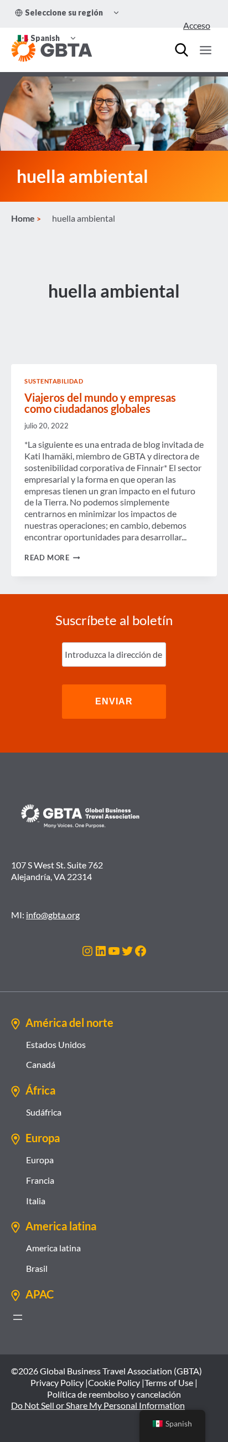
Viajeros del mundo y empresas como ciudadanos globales (100, 403)
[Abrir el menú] (17, 1317)
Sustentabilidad (53, 381)
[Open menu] (205, 50)
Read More (52, 557)
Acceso (196, 25)
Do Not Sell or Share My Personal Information (98, 1405)
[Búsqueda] (181, 50)
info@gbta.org (53, 914)
